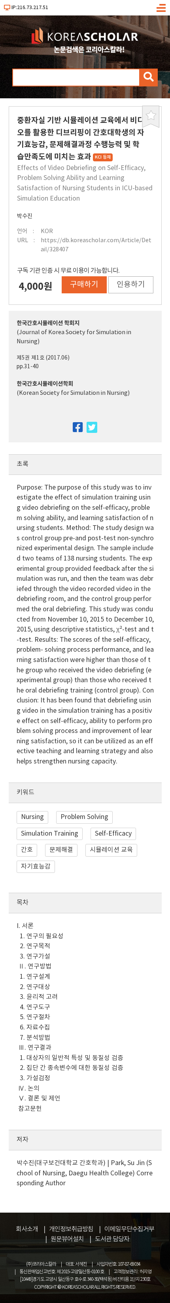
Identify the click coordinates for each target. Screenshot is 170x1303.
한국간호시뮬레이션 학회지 (48, 323)
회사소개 (27, 1229)
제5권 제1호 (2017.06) (43, 358)
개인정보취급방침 (71, 1229)
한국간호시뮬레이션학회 (45, 384)
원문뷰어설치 (67, 1239)
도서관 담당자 (112, 1239)
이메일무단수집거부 (129, 1229)
